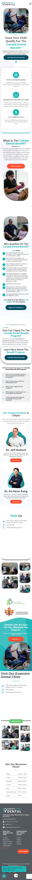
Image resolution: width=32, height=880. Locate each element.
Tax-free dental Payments (16, 80)
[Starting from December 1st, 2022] (16, 95)
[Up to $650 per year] (16, 112)
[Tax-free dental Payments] (16, 75)
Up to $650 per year (15, 117)
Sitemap (22, 865)
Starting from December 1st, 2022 (16, 100)
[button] (30, 3)
